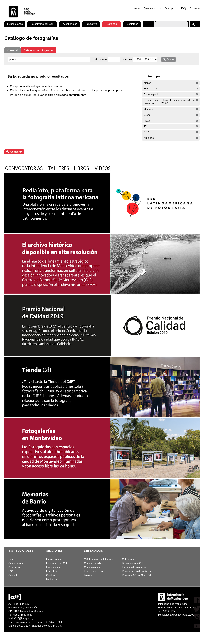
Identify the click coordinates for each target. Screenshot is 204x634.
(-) (197, 82)
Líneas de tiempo (93, 571)
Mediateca (132, 23)
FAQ (183, 8)
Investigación (69, 23)
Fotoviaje (89, 575)
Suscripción (171, 8)
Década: (128, 59)
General (12, 50)
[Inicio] (56, 19)
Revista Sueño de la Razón (137, 571)
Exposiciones (15, 23)
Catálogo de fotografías (38, 50)
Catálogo (112, 23)
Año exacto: (101, 59)
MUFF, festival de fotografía (98, 559)
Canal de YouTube (94, 563)
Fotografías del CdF (42, 23)
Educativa (91, 23)
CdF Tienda (128, 559)
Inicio (137, 8)
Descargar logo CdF (133, 563)
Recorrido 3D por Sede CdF (137, 575)
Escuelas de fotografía (134, 567)
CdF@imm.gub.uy (24, 618)
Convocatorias (92, 567)
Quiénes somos (152, 8)
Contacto (195, 8)
